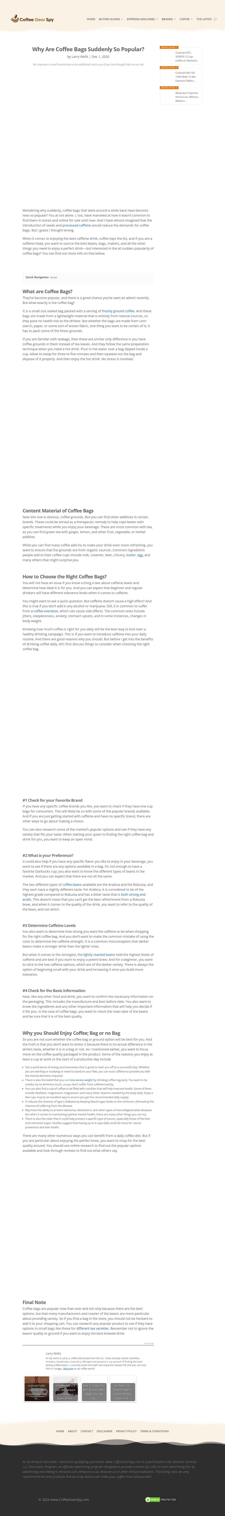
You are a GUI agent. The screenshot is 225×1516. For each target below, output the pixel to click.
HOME (60, 1431)
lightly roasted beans (99, 954)
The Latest (204, 19)
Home (91, 19)
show (53, 277)
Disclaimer (104, 1431)
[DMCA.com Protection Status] (161, 1502)
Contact (87, 1431)
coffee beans (72, 884)
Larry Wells (80, 56)
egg (140, 555)
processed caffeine (76, 225)
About (72, 1431)
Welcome (68, 1368)
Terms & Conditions (154, 1431)
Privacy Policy (126, 1431)
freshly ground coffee (118, 311)
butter (131, 555)
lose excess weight (81, 1080)
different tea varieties (92, 1328)
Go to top (149, 1343)
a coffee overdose (44, 611)
